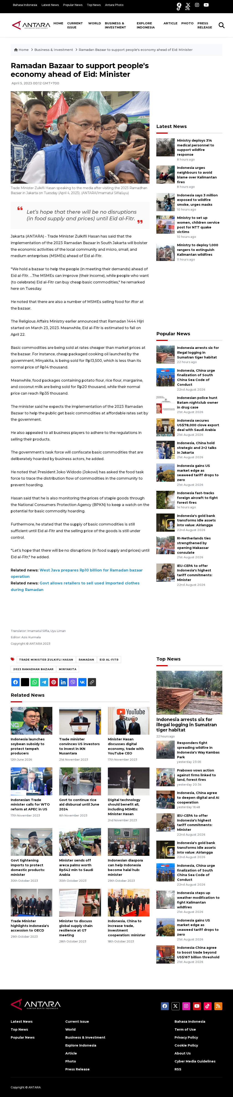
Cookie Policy (186, 1045)
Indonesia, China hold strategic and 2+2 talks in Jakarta (196, 448)
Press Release (205, 25)
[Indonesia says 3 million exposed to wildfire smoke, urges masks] (165, 202)
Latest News (50, 5)
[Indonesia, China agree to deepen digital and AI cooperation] (165, 799)
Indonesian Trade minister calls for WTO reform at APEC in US (30, 804)
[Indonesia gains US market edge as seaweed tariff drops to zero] (165, 472)
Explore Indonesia (146, 25)
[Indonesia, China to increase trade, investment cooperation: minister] (128, 902)
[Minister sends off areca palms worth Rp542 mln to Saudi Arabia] (80, 841)
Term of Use (185, 1029)
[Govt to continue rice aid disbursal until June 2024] (80, 781)
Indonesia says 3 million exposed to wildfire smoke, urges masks (197, 200)
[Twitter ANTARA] (188, 5)
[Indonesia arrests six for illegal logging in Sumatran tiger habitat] (165, 354)
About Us (183, 1053)
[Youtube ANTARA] (206, 5)
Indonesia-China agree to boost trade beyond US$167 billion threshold (198, 952)
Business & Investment (115, 25)
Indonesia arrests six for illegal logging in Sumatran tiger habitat (198, 352)
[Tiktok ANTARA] (179, 8)
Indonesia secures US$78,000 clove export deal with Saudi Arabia (198, 425)
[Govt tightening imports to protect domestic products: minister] (31, 841)
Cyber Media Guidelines (195, 1061)
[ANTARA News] (31, 25)
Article (170, 23)
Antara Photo (114, 5)
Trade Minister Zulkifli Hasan (46, 659)
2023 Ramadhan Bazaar (33, 669)
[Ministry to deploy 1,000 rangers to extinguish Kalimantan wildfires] (165, 252)
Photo (187, 23)
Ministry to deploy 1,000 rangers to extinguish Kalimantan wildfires (197, 250)
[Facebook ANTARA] (179, 5)
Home (58, 23)
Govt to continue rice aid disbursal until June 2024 (79, 804)
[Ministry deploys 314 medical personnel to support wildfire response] (165, 147)
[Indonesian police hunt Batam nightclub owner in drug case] (165, 404)
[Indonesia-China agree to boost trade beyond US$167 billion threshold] (165, 954)
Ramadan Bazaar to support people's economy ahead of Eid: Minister (135, 50)
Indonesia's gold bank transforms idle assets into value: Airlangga (196, 520)
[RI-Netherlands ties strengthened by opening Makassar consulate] (165, 545)
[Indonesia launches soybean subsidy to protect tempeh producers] (31, 720)
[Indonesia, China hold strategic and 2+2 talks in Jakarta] (165, 449)
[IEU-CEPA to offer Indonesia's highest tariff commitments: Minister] (165, 572)
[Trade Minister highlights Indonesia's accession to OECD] (31, 902)
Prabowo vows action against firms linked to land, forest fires (196, 775)
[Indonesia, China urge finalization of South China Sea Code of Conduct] (165, 377)
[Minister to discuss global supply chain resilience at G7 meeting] (80, 902)
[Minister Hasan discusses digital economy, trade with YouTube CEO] (128, 720)
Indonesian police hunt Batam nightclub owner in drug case (197, 402)
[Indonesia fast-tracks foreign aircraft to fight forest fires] (165, 499)
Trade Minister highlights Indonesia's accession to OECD (30, 926)
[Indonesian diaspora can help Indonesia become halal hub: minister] (128, 841)
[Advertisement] (190, 89)
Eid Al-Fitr (109, 659)
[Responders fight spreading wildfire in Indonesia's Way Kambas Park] (165, 749)
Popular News (72, 5)
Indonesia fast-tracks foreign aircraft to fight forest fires (197, 498)
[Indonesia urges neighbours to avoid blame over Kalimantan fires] (165, 174)
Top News (94, 5)
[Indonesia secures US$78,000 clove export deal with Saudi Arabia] (165, 427)
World (94, 23)
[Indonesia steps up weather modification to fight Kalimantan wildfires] (165, 899)
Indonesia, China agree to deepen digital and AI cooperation (198, 797)
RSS (178, 1069)
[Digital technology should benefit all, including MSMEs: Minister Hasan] (128, 781)
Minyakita (67, 669)
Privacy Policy (186, 1037)
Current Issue (75, 25)
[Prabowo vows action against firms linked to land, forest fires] (165, 777)
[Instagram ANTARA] (197, 5)
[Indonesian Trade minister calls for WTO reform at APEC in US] (31, 781)
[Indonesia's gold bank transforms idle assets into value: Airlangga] (165, 522)
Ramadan (86, 659)
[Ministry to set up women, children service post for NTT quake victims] (165, 224)
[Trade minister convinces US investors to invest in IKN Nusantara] (80, 720)
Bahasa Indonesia (25, 5)
